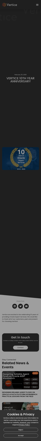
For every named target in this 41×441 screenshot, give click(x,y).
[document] (20, 220)
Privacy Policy (24, 425)
